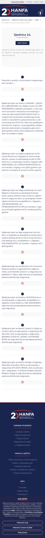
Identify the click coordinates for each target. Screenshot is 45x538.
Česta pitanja (22, 438)
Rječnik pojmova (22, 435)
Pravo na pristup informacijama (23, 460)
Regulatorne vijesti (22, 442)
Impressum (22, 494)
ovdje (12, 510)
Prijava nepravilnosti (23, 473)
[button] (40, 13)
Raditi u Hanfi (38, 2)
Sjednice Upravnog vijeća (22, 20)
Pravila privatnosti (23, 466)
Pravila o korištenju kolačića (22, 470)
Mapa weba (22, 491)
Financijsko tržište (17, 2)
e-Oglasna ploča (22, 445)
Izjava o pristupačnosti (23, 463)
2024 (37, 20)
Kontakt (22, 487)
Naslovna (5, 20)
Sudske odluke (22, 432)
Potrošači (29, 2)
